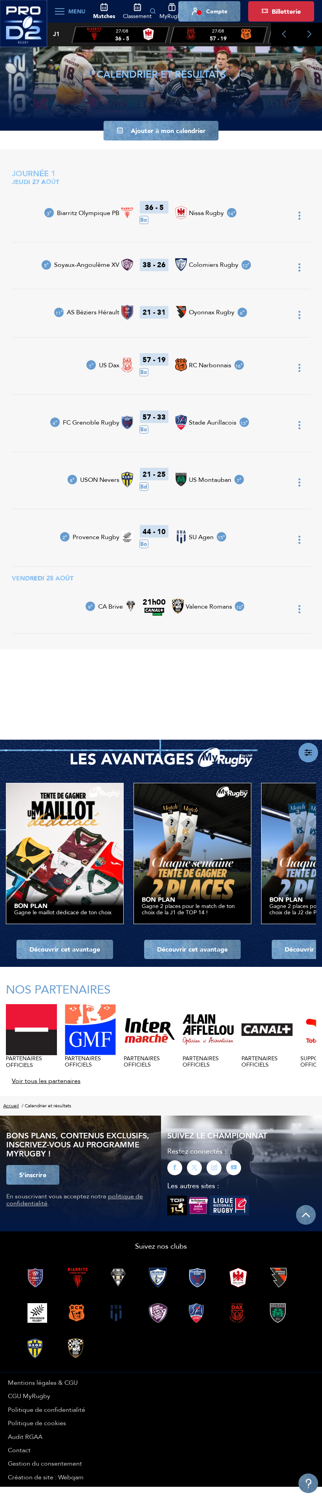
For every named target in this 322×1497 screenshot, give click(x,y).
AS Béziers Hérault (93, 311)
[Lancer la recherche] (153, 11)
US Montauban (210, 479)
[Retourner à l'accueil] (23, 28)
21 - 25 (154, 474)
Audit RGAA (25, 1436)
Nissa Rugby (206, 212)
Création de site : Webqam (46, 1477)
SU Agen (201, 536)
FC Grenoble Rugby (91, 422)
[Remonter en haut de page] (306, 1215)
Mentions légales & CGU (43, 1382)
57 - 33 (154, 417)
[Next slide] (309, 34)
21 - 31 (154, 312)
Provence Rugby (96, 536)
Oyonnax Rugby (211, 311)
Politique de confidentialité (46, 1409)
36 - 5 (154, 207)
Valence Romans (209, 606)
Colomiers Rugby (213, 264)
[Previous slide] (283, 34)
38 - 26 (154, 264)
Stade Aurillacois (212, 422)
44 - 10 (154, 531)
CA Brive (110, 606)
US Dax (109, 364)
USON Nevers (99, 479)
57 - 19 (154, 359)
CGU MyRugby (29, 1395)
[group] (120, 35)
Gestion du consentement (45, 1463)
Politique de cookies (37, 1423)
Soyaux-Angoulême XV (86, 264)
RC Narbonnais (210, 364)
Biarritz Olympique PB (88, 212)
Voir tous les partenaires (46, 1080)
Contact (19, 1450)
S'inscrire (32, 1175)
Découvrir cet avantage (64, 949)
